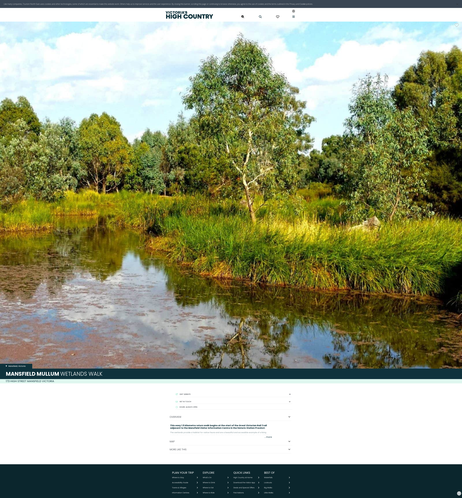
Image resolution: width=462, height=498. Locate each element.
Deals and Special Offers (243, 487)
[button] (233, 401)
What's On (207, 477)
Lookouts (268, 482)
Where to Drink (209, 482)
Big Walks (268, 487)
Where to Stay (178, 477)
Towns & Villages (179, 487)
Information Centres (180, 492)
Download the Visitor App (244, 482)
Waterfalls (268, 477)
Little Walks (268, 492)
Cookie (303, 4)
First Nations (238, 492)
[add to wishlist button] (457, 25)
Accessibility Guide (180, 482)
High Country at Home (242, 477)
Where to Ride (209, 492)
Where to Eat (208, 487)
